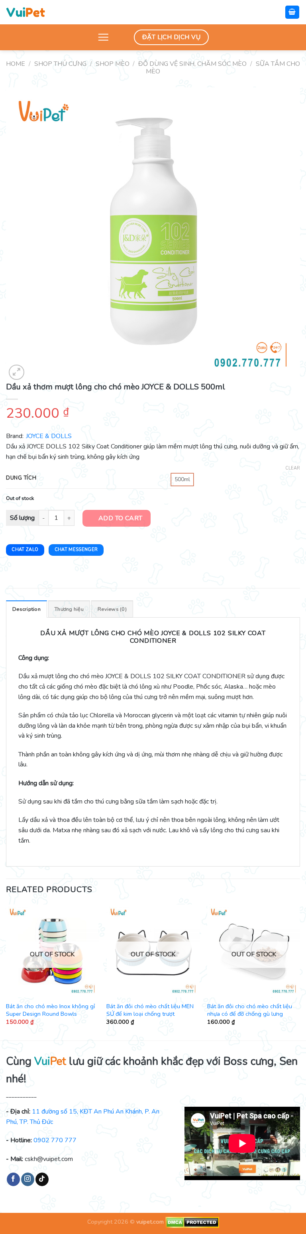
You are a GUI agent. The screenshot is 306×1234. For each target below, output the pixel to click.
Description (26, 609)
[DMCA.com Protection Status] (191, 1222)
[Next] (300, 972)
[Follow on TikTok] (42, 1179)
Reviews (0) (112, 609)
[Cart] (292, 12)
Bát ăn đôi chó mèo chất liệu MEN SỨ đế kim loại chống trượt (150, 1010)
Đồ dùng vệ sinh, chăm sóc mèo (192, 63)
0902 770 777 (54, 1140)
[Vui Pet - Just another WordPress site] (25, 12)
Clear (292, 468)
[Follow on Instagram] (27, 1179)
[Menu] (103, 37)
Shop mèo (112, 63)
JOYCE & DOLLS (49, 436)
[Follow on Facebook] (13, 1179)
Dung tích (21, 478)
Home (15, 63)
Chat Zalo (25, 550)
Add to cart (120, 518)
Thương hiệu (69, 609)
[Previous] (6, 972)
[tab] (26, 608)
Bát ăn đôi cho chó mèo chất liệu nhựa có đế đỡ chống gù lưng (249, 1010)
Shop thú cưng (60, 63)
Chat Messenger (76, 550)
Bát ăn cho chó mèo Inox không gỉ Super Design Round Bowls (50, 1010)
